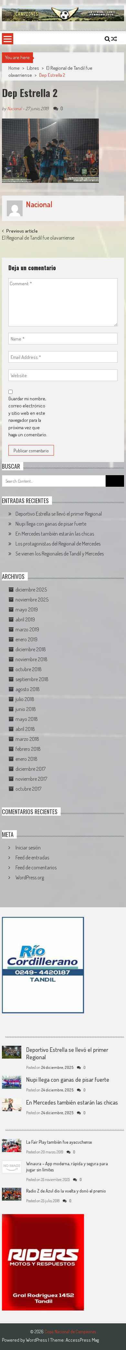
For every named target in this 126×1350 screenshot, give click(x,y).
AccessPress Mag (82, 1340)
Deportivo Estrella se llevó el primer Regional (59, 514)
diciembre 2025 (31, 589)
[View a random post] (114, 38)
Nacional (14, 108)
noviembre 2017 (31, 779)
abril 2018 (25, 729)
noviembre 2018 (31, 659)
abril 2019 (25, 619)
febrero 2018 (28, 749)
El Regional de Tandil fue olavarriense (38, 238)
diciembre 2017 (31, 769)
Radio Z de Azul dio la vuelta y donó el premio (66, 1191)
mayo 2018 (27, 719)
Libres (33, 68)
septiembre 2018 (32, 679)
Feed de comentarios (36, 867)
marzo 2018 (27, 739)
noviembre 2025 (32, 599)
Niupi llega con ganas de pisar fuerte (51, 523)
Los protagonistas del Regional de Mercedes (58, 543)
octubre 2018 (29, 669)
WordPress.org (30, 877)
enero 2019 (26, 639)
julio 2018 (25, 699)
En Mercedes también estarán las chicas (55, 533)
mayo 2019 (27, 609)
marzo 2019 (27, 629)
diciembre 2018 (31, 649)
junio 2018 (26, 709)
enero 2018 (26, 759)
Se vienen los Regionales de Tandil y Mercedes (60, 553)
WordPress (37, 1340)
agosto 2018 (28, 689)
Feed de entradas (32, 857)
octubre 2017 (28, 789)
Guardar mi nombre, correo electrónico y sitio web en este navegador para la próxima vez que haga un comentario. (27, 416)
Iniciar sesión (28, 847)
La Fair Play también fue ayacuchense (59, 1142)
